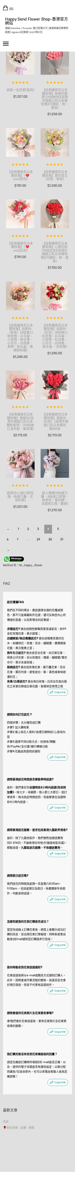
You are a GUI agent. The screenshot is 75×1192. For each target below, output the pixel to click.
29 (38, 539)
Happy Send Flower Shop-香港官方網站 (36, 21)
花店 (6, 1121)
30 (50, 539)
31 (61, 539)
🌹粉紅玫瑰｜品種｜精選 (18, 1127)
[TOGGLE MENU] (6, 43)
